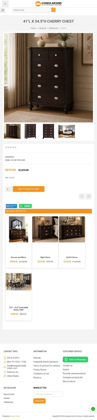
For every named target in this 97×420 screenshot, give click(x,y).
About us (37, 377)
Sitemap (37, 358)
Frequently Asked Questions (45, 362)
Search (53, 10)
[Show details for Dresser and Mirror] (19, 229)
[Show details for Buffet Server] (72, 229)
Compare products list (72, 377)
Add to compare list (82, 196)
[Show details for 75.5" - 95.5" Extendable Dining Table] (19, 282)
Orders (7, 398)
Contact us (67, 365)
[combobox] (31, 10)
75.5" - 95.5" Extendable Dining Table (18, 308)
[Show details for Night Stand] (45, 229)
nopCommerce (15, 416)
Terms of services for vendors (46, 366)
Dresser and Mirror (18, 257)
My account (9, 394)
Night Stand (45, 257)
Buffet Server (72, 257)
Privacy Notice (39, 369)
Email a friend (88, 196)
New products (69, 381)
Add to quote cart (28, 189)
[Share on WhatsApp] (25, 207)
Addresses (8, 402)
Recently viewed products (74, 373)
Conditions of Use (41, 373)
